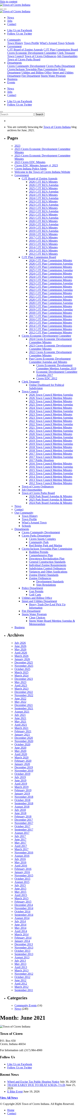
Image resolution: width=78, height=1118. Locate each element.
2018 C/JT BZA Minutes (43, 234)
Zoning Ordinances (40, 578)
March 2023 (21, 688)
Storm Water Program (53, 75)
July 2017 (20, 836)
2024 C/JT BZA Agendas (43, 198)
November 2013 (24, 947)
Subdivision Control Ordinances (47, 568)
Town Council (15, 56)
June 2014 (20, 924)
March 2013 (21, 970)
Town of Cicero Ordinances (40, 56)
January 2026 (22, 659)
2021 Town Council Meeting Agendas (51, 430)
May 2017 (20, 842)
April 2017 (21, 846)
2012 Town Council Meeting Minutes (50, 483)
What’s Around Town (52, 43)
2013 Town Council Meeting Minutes (50, 479)
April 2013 (21, 967)
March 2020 (21, 757)
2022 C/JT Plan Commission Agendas (51, 289)
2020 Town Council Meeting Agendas (51, 437)
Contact (11, 24)
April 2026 (21, 652)
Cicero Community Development (26, 66)
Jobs (9, 20)
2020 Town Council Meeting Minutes (50, 434)
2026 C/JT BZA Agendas (43, 185)
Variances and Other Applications (48, 571)
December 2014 (24, 904)
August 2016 (22, 855)
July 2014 (20, 921)
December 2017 (24, 819)
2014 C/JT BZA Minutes (43, 247)
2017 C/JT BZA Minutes (43, 237)
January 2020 (22, 764)
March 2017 (21, 849)
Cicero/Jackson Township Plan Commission (32, 69)
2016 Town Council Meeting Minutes (50, 463)
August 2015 (22, 882)
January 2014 (22, 941)
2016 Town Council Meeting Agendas (51, 466)
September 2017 (24, 829)
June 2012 (20, 980)
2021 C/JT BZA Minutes (43, 214)
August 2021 (22, 711)
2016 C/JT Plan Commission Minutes (50, 319)
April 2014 (21, 931)
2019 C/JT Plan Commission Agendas (51, 309)
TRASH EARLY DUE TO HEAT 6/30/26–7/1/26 (36, 1085)
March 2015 (21, 898)
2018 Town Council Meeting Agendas (51, 450)
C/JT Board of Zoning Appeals (25, 49)
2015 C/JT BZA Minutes (43, 244)
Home (10, 1110)
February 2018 (23, 816)
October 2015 (22, 878)
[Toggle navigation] (5, 9)
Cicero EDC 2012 (46, 378)
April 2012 (21, 983)
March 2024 (21, 675)
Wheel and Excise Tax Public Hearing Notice (33, 1081)
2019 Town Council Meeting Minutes (50, 440)
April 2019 (21, 783)
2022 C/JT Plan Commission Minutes (50, 286)
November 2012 (24, 973)
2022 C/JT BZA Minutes (43, 208)
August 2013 (22, 957)
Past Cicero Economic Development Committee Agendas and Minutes (50, 360)
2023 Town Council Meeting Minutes (50, 414)
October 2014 (22, 911)
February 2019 (23, 790)
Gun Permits (36, 591)
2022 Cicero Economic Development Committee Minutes (50, 354)
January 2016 (22, 872)
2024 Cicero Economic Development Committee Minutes (50, 340)
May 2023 (20, 682)
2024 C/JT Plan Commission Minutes (50, 273)
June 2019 (20, 780)
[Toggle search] (1, 9)
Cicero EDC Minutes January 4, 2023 (36, 165)
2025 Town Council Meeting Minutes (50, 401)
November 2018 (24, 796)
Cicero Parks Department (60, 66)
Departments (14, 62)
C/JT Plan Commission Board (61, 49)
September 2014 (24, 914)
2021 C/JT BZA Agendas (43, 217)
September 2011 (24, 990)
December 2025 (24, 662)
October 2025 (22, 669)
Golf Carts (35, 594)
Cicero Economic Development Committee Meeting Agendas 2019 (56, 367)
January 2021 (22, 734)
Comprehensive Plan (41, 555)
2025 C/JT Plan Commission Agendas (51, 270)
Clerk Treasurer (66, 52)
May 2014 (20, 927)
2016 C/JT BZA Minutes (43, 240)
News (10, 17)
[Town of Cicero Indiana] (15, 4)
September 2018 (24, 803)
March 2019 (21, 787)
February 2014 (23, 937)
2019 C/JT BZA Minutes (43, 227)
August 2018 (22, 806)
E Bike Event (15, 1091)
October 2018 (22, 800)
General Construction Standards (47, 561)
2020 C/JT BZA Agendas (43, 224)
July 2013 (20, 960)
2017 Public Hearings (41, 460)
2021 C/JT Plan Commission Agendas (51, 296)
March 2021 (21, 728)
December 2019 (24, 767)
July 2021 (20, 714)
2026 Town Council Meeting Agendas (51, 394)
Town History (15, 43)
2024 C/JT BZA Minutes (43, 194)
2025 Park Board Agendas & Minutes (50, 499)
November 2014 (24, 908)
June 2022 (20, 698)
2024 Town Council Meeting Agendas (51, 411)
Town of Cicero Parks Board (23, 59)
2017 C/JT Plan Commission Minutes (50, 316)
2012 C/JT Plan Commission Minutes (50, 332)
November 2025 (24, 665)
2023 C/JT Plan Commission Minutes (50, 280)
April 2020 (21, 754)
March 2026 (21, 655)
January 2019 (22, 793)
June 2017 (20, 839)
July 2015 (20, 885)
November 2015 (24, 875)
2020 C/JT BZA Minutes (43, 221)
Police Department (32, 588)
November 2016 (24, 852)
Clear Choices (37, 617)
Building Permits (38, 552)
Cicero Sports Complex (42, 538)
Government (14, 46)
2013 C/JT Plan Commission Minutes (50, 329)
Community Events (26, 1005)
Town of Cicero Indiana (57, 127)
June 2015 (20, 888)
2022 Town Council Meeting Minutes (50, 420)
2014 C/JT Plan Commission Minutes (50, 325)
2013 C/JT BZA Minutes (43, 250)
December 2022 (24, 692)
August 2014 (22, 918)
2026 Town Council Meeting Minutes (50, 398)
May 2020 (20, 750)
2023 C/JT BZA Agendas (43, 204)
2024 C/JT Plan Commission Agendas (51, 276)
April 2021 (21, 724)
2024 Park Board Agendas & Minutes (50, 502)
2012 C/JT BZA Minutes (43, 253)
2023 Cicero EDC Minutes (30, 162)
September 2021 (24, 708)
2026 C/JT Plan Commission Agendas (51, 263)
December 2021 (24, 705)
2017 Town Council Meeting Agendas (51, 457)
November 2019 (24, 770)
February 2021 (23, 731)
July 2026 (20, 642)
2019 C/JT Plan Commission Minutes (50, 306)
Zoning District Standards (43, 574)
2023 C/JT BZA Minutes (43, 201)
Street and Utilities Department (39, 601)
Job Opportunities (67, 56)
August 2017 (22, 832)
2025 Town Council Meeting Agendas (51, 404)
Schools (69, 43)
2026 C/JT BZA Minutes (43, 181)
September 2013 (24, 954)
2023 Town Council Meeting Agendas (51, 417)
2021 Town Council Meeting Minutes (50, 427)
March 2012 (21, 986)
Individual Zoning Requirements (47, 565)
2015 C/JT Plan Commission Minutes (50, 322)
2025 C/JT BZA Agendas (43, 191)
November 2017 (24, 823)
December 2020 (24, 737)
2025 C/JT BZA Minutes (43, 188)
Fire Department (30, 75)
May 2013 (20, 963)
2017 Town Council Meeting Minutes (50, 453)
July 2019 (20, 777)
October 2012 (22, 977)
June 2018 (20, 813)
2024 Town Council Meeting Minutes (50, 407)
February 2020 (23, 760)
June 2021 (20, 718)
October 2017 (22, 826)
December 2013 (24, 944)
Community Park (39, 542)
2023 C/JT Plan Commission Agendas (51, 283)
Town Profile (31, 43)
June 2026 (20, 646)
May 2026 (20, 649)
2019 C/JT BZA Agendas (43, 230)
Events (11, 82)
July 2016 (20, 859)
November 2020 (24, 741)
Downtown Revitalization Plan (46, 558)
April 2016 (21, 865)
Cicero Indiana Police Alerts (31, 168)
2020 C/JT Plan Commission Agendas (51, 303)
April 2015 (21, 895)
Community (14, 39)
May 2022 (20, 701)
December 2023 (24, 678)
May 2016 (20, 862)
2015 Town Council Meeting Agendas (51, 473)
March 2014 (21, 934)
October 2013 (22, 950)
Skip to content (8, 1)
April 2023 (21, 685)
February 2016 (23, 868)
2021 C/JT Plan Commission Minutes (50, 293)
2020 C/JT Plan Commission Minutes (50, 299)
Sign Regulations (46, 584)
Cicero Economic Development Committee (32, 52)
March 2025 (21, 672)
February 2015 (23, 901)
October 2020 (22, 744)
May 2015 (20, 891)
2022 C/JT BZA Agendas (43, 211)
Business (12, 79)
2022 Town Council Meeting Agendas (51, 424)
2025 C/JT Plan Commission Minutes (50, 266)
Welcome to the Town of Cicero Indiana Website (42, 171)
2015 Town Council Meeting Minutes (50, 470)
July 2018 (20, 809)
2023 (17, 145)
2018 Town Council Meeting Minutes (50, 447)
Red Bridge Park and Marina (45, 545)
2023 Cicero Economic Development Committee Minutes (50, 347)
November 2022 (24, 695)
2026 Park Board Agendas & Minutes (50, 496)
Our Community (24, 512)
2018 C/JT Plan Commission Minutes (50, 312)
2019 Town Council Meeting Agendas (51, 443)
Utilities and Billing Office (36, 72)
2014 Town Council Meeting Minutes (50, 476)
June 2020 (20, 747)
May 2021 (20, 721)
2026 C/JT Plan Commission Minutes (50, 260)
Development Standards (50, 581)
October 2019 (22, 773)
